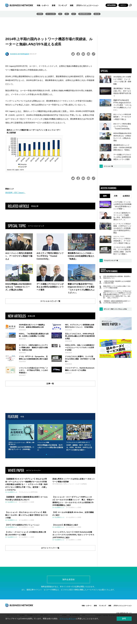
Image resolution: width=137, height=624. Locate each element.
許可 (124, 619)
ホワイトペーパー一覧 (50, 548)
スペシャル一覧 (108, 166)
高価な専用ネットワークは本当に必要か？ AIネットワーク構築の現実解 (116, 287)
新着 (53, 5)
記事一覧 (50, 383)
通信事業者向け (85, 14)
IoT (73, 14)
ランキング (62, 5)
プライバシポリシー (67, 619)
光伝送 (97, 14)
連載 (71, 5)
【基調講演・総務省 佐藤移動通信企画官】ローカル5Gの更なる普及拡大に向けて (117, 302)
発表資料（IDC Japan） (15, 193)
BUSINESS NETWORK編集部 (19, 54)
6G (67, 14)
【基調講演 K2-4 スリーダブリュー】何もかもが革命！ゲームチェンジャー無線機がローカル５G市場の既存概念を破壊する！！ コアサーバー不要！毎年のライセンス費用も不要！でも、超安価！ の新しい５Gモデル (117, 294)
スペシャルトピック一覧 (50, 301)
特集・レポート (43, 5)
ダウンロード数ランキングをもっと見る (115, 309)
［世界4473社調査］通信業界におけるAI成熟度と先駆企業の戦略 (117, 282)
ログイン (123, 5)
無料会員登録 (111, 5)
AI (60, 14)
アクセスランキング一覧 (111, 260)
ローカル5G (51, 14)
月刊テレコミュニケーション (87, 5)
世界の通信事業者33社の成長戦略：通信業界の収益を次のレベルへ (116, 277)
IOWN (40, 14)
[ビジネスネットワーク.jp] (19, 5)
